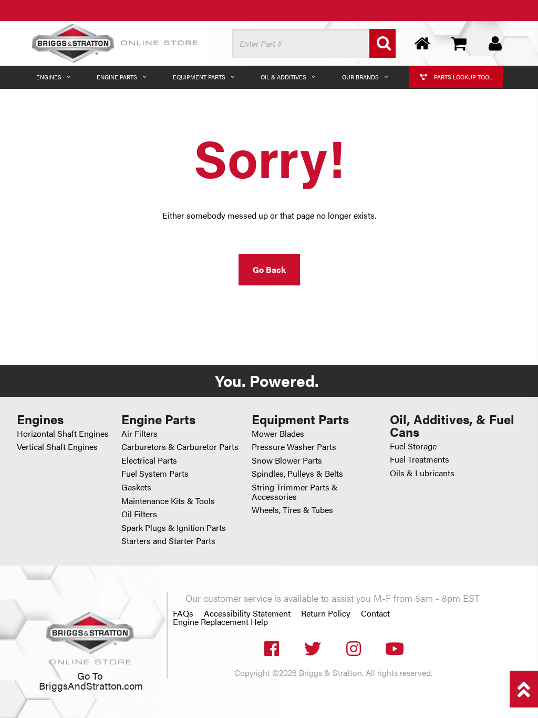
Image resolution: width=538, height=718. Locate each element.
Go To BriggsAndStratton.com (91, 680)
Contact (375, 613)
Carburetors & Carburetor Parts (180, 446)
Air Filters (139, 433)
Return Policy (325, 613)
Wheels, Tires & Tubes (292, 510)
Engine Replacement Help (220, 622)
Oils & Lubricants (422, 473)
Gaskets (136, 487)
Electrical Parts (149, 460)
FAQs (183, 613)
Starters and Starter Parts (168, 541)
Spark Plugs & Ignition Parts (173, 527)
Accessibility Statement (247, 613)
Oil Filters (139, 514)
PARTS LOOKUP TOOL (462, 77)
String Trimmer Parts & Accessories (295, 491)
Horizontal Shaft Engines (63, 433)
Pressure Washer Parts (294, 446)
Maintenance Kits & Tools (168, 501)
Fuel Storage (413, 446)
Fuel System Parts (155, 473)
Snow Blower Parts (287, 460)
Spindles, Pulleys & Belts (297, 473)
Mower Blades (278, 433)
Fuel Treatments (419, 459)
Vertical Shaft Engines (57, 446)
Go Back (269, 269)
